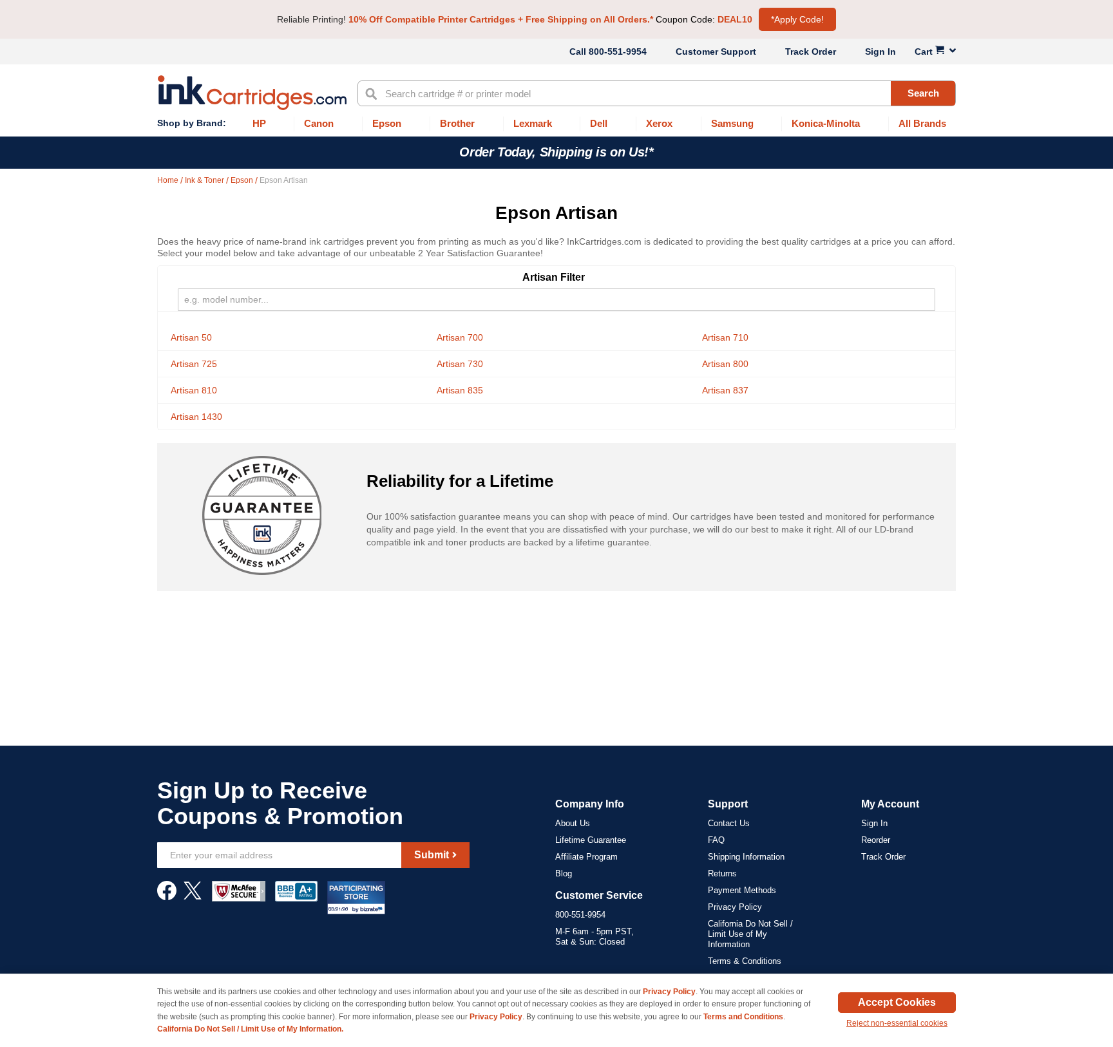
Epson (243, 180)
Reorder (875, 840)
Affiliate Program (586, 857)
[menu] (556, 124)
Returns (722, 873)
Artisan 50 (191, 337)
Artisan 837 (725, 390)
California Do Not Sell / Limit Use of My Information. (250, 1028)
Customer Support (716, 51)
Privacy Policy (735, 907)
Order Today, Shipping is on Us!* (556, 152)
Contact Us (729, 823)
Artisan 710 (725, 337)
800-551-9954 (618, 51)
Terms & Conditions (744, 961)
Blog (563, 873)
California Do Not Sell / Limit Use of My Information (750, 934)
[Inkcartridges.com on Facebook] (166, 897)
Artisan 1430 (196, 416)
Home (168, 180)
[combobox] (656, 93)
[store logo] (252, 92)
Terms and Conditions (743, 1016)
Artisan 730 (460, 364)
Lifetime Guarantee (590, 840)
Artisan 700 (460, 337)
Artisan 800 (725, 364)
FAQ (716, 840)
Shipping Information (746, 857)
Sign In (880, 51)
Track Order (810, 51)
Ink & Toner (205, 180)
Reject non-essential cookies (896, 1023)
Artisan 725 (194, 364)
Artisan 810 (194, 390)
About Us (572, 823)
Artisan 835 (460, 390)
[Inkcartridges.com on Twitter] (192, 897)
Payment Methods (742, 890)
